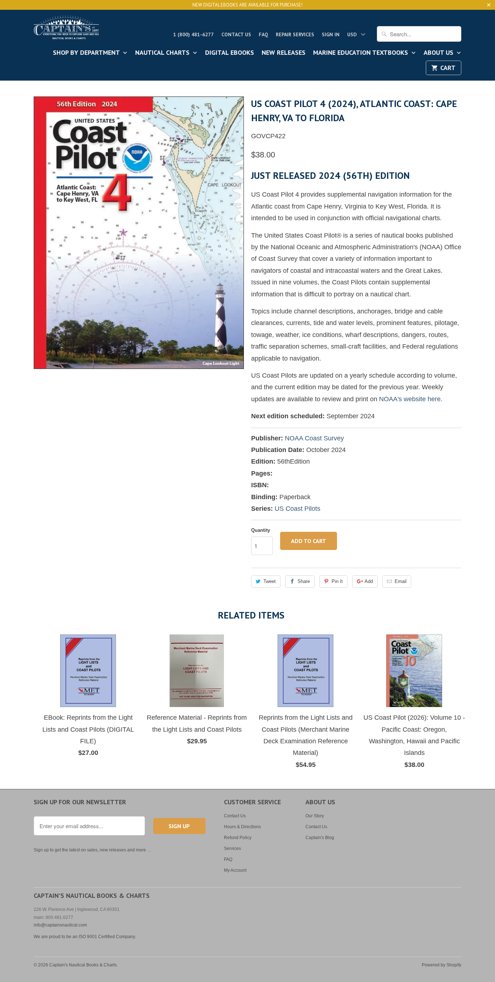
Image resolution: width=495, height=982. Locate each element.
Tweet (269, 581)
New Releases (283, 53)
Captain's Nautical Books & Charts (83, 964)
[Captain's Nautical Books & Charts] (66, 29)
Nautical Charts (163, 53)
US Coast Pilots (297, 508)
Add (369, 581)
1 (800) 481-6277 (193, 34)
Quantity (260, 530)
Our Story (314, 815)
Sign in (331, 34)
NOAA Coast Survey (314, 438)
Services (232, 848)
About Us (439, 53)
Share (304, 581)
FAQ (263, 34)
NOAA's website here (410, 399)
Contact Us (236, 34)
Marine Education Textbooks (361, 53)
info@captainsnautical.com (60, 925)
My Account (235, 870)
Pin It (337, 581)
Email (401, 581)
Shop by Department (87, 53)
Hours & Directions (242, 826)
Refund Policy (237, 837)
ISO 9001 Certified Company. (107, 936)
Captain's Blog (319, 837)
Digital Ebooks (229, 53)
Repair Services (295, 34)
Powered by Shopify (441, 964)
